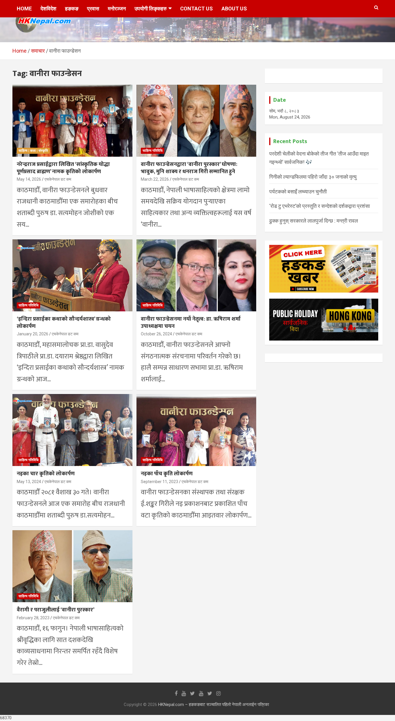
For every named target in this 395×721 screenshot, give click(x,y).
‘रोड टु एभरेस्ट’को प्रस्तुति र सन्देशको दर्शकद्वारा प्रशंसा (319, 206)
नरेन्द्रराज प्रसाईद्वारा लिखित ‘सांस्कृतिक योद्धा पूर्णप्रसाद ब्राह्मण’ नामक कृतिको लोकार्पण (63, 168)
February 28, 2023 (33, 617)
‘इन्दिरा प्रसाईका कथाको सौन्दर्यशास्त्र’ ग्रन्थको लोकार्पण (64, 323)
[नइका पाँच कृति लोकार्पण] (196, 430)
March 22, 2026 (155, 179)
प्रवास (93, 8)
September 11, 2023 (159, 481)
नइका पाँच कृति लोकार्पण (167, 473)
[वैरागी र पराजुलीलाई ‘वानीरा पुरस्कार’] (72, 566)
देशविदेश (48, 8)
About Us (234, 8)
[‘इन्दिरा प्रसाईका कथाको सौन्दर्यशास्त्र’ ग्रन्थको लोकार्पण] (72, 275)
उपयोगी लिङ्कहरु (150, 8)
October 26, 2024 (156, 334)
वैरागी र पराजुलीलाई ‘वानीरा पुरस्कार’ (55, 609)
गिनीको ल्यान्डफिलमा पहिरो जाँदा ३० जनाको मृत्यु (313, 177)
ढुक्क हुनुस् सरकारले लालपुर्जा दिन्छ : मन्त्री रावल (313, 221)
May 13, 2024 (29, 481)
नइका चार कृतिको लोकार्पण (46, 473)
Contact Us (196, 8)
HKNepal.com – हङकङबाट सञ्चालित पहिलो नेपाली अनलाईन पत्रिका (213, 704)
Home (24, 8)
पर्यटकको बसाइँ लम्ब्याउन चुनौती (298, 191)
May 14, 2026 (29, 179)
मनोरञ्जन (117, 8)
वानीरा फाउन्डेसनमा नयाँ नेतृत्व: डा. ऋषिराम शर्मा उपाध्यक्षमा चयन (191, 323)
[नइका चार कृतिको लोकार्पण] (72, 430)
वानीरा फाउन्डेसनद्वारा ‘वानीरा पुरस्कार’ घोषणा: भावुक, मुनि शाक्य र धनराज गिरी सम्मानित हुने (189, 168)
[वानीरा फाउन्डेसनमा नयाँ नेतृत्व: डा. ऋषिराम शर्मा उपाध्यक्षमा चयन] (196, 275)
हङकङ (71, 8)
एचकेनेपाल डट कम (58, 179)
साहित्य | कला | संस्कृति (33, 151)
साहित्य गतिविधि (153, 151)
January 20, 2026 (32, 334)
